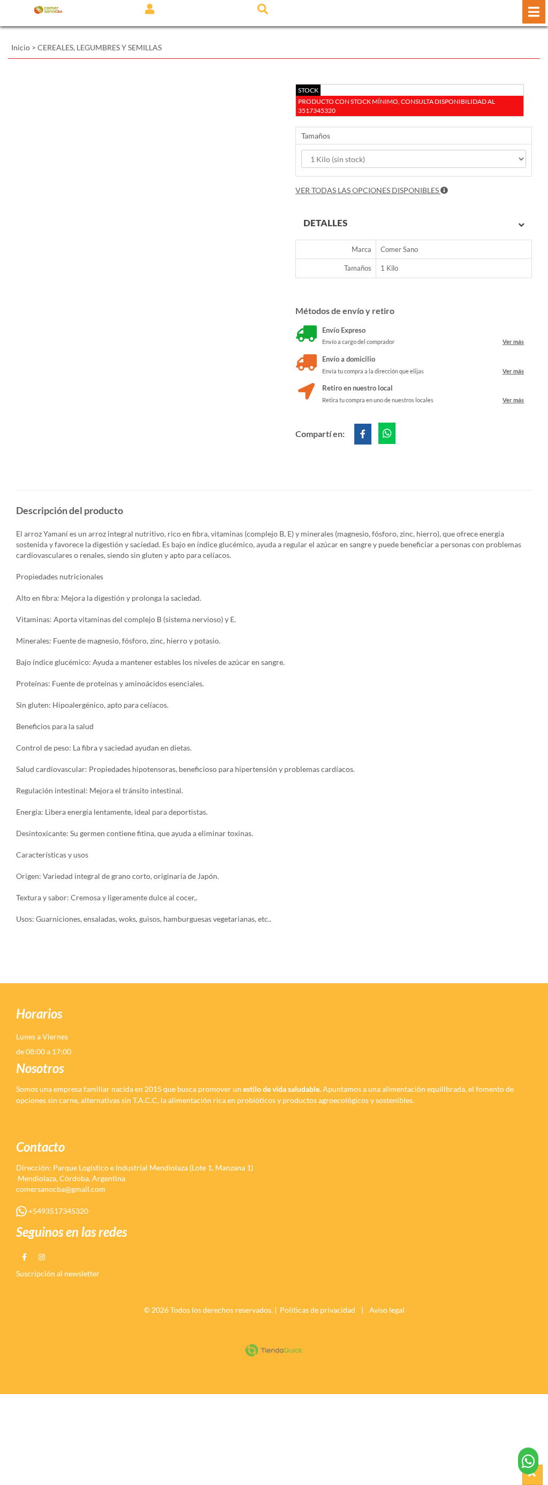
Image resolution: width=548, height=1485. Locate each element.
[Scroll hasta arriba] (532, 1475)
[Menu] (533, 12)
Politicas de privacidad (317, 1309)
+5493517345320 (57, 1210)
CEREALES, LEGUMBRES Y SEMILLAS (99, 47)
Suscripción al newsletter (58, 1273)
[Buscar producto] (262, 8)
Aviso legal (387, 1309)
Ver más (513, 341)
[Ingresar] (150, 9)
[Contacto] (528, 1461)
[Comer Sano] (48, 9)
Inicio (20, 47)
